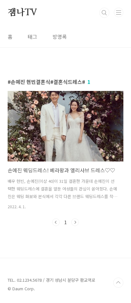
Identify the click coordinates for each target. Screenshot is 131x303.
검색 (104, 12)
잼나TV (22, 12)
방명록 (59, 36)
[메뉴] (118, 12)
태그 (32, 36)
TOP (118, 283)
